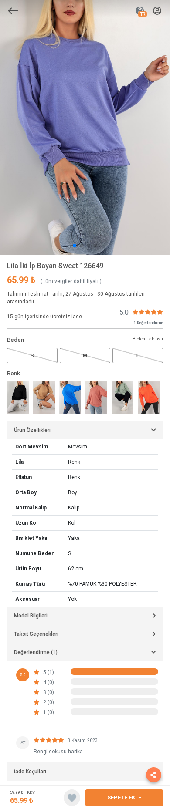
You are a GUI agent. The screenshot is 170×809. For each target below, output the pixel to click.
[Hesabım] (157, 11)
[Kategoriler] (13, 10)
